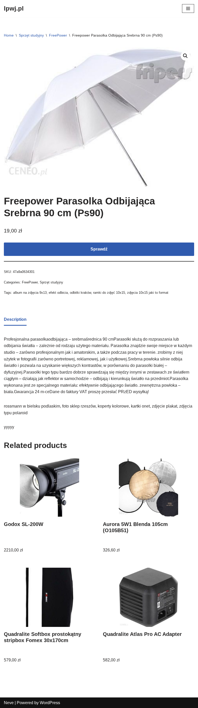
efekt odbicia (58, 293)
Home (9, 35)
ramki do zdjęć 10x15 (109, 293)
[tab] (15, 320)
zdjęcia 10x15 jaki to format (147, 293)
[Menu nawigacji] (188, 8)
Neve (9, 703)
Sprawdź (99, 249)
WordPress (50, 703)
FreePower (58, 35)
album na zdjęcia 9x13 (30, 293)
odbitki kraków (80, 293)
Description (15, 319)
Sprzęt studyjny (31, 35)
